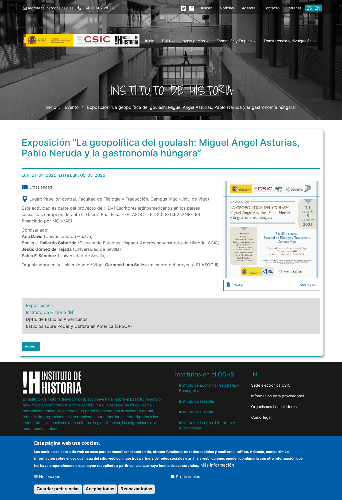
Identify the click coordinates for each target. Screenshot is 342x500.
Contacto (271, 8)
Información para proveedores (277, 396)
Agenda (248, 8)
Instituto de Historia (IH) (50, 312)
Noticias (227, 8)
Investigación (194, 41)
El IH (166, 41)
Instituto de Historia (196, 412)
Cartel (238, 285)
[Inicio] (83, 40)
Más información (217, 465)
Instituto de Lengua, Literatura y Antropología (207, 425)
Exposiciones (39, 305)
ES (309, 8)
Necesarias (49, 476)
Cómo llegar (261, 417)
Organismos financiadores (274, 406)
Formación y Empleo (235, 41)
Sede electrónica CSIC (270, 385)
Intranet (294, 8)
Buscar (206, 8)
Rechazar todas (136, 489)
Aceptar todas (100, 489)
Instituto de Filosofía (196, 401)
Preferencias (188, 476)
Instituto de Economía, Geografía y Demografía (209, 388)
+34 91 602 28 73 (98, 8)
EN (317, 8)
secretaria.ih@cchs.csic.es (50, 8)
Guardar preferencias (58, 489)
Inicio (149, 41)
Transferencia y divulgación (288, 41)
